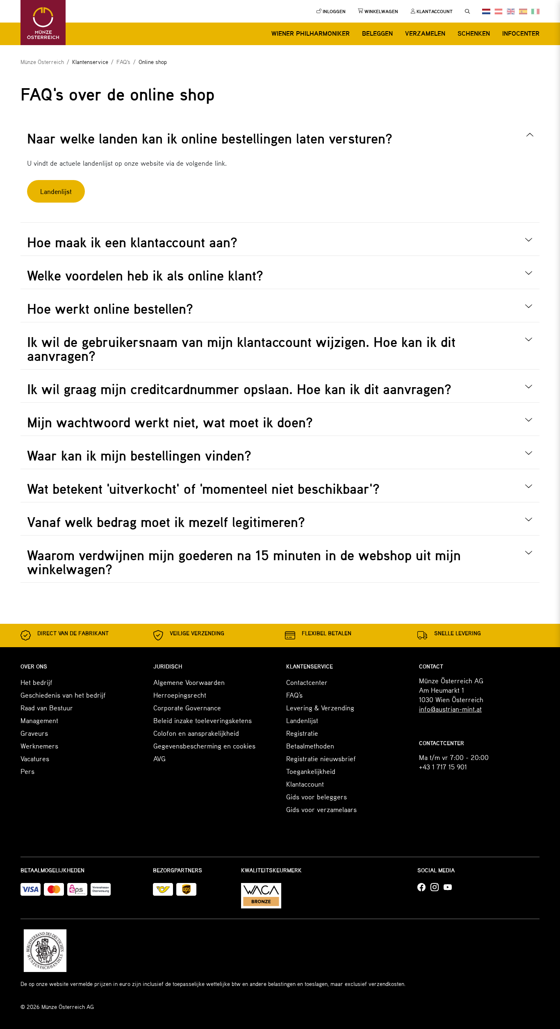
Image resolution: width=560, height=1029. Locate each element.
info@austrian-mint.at (450, 709)
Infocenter (521, 33)
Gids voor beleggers (316, 796)
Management (39, 720)
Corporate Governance (187, 707)
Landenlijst (302, 720)
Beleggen (377, 33)
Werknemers (39, 746)
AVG (159, 758)
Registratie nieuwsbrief (321, 758)
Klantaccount (305, 784)
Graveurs (34, 733)
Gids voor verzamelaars (321, 809)
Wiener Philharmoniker (310, 33)
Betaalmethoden (310, 746)
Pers (27, 771)
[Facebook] (421, 887)
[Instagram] (434, 887)
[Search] (467, 11)
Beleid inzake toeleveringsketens (202, 720)
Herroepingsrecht (179, 695)
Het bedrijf (36, 682)
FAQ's (294, 695)
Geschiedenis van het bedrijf (63, 695)
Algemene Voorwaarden (189, 682)
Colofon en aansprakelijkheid (196, 733)
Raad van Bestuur (46, 707)
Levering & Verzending (320, 707)
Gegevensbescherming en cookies (204, 746)
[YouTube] (448, 887)
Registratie (302, 733)
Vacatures (34, 758)
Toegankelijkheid (310, 771)
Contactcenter (307, 682)
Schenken (474, 33)
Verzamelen (425, 33)
